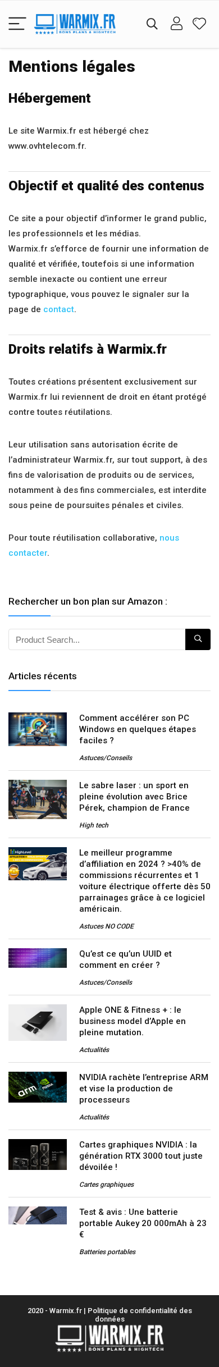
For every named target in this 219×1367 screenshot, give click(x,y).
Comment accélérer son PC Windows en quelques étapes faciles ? (137, 729)
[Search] (152, 24)
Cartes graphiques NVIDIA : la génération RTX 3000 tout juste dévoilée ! (141, 1156)
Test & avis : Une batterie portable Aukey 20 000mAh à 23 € (143, 1223)
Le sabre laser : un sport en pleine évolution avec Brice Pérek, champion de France (134, 796)
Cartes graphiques (106, 1184)
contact (58, 309)
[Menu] (17, 24)
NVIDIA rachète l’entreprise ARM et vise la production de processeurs (143, 1088)
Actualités (94, 1050)
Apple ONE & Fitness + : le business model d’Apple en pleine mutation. (132, 1021)
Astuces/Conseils (105, 758)
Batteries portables (107, 1252)
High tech (93, 825)
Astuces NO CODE (106, 926)
